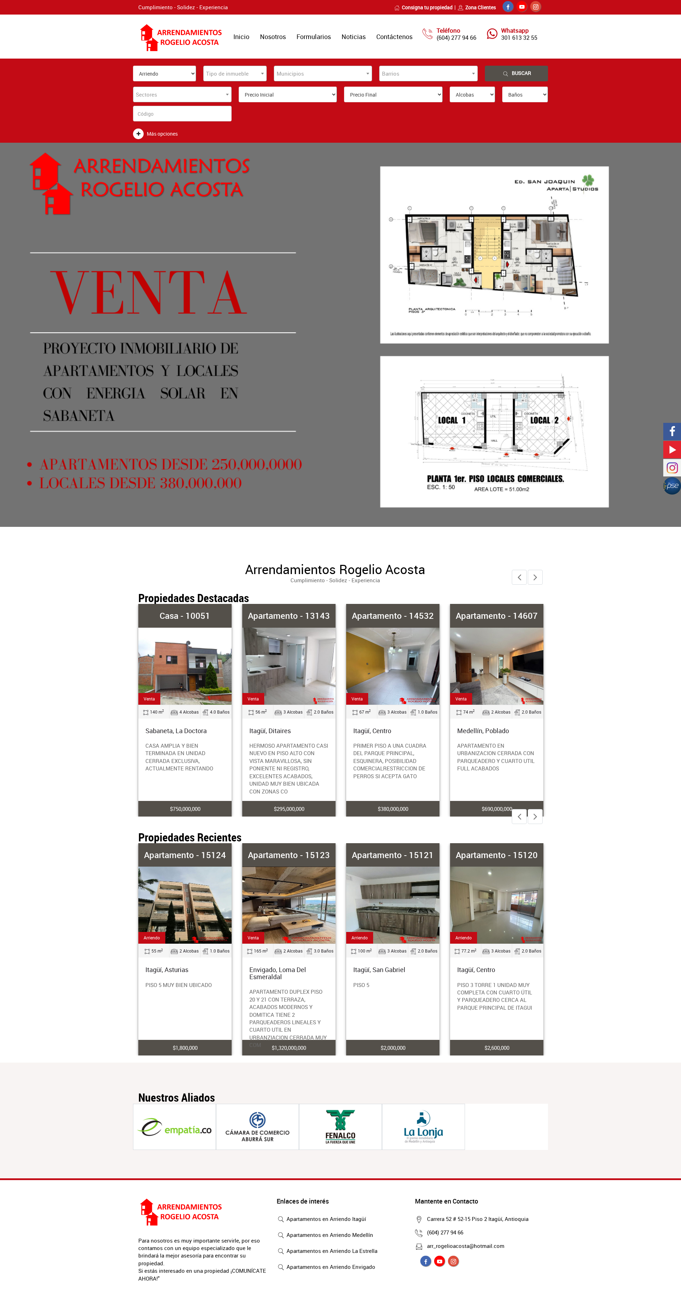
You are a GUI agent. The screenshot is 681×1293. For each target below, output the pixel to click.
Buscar (521, 73)
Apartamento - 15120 (497, 855)
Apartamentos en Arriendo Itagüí (325, 1218)
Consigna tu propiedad (427, 7)
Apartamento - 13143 (289, 615)
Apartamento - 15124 (185, 855)
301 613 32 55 (519, 38)
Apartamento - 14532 (393, 615)
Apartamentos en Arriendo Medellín (329, 1234)
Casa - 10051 (185, 615)
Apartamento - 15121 (393, 855)
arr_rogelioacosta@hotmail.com (465, 1245)
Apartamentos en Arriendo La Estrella (331, 1250)
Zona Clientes (480, 7)
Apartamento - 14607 (497, 615)
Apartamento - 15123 (289, 855)
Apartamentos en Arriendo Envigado (330, 1266)
